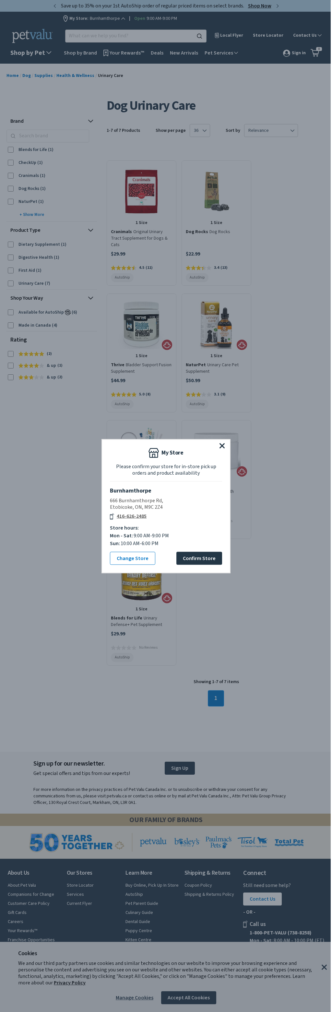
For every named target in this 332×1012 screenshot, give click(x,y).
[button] (222, 445)
